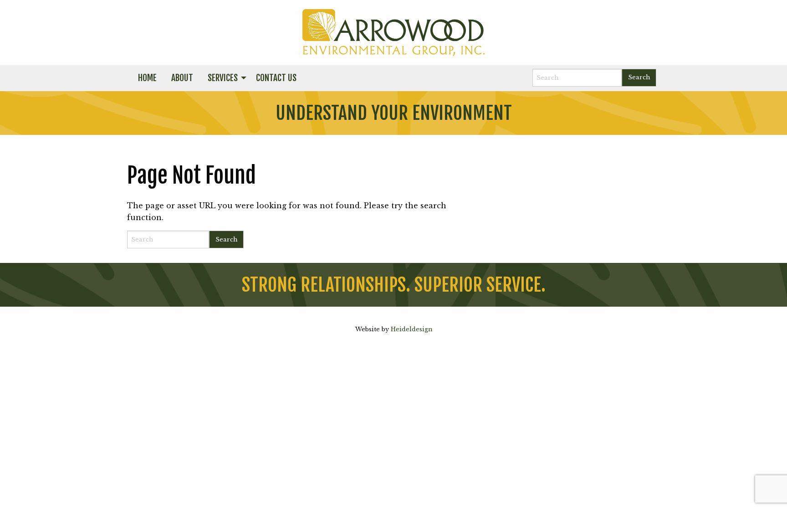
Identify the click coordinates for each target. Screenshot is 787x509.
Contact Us (276, 77)
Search (639, 77)
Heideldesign (411, 329)
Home (147, 77)
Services (223, 77)
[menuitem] (147, 78)
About (182, 77)
